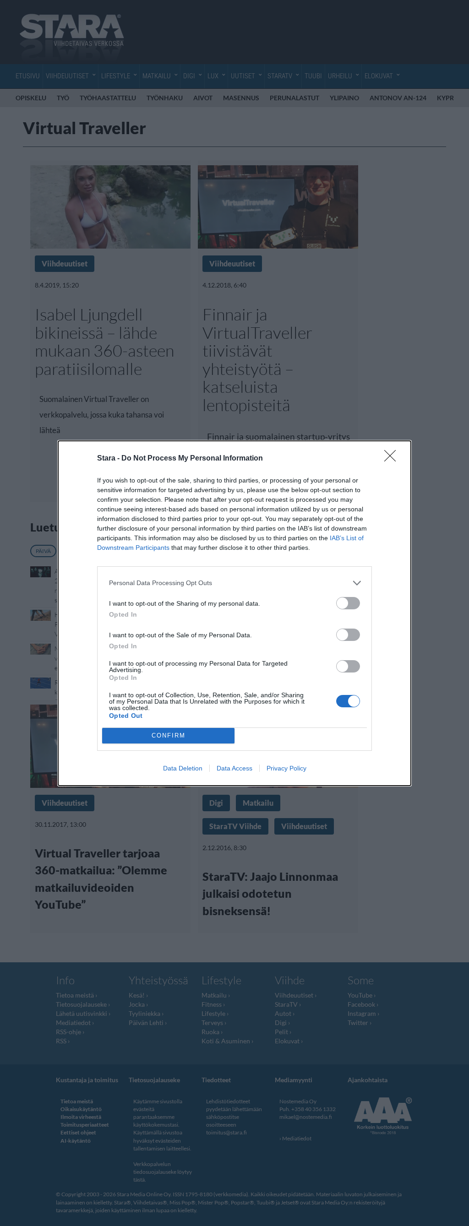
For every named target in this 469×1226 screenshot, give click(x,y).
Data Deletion (182, 768)
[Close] (393, 458)
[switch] (348, 603)
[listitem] (234, 583)
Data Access (234, 768)
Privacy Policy (286, 768)
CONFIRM (168, 735)
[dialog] (234, 613)
